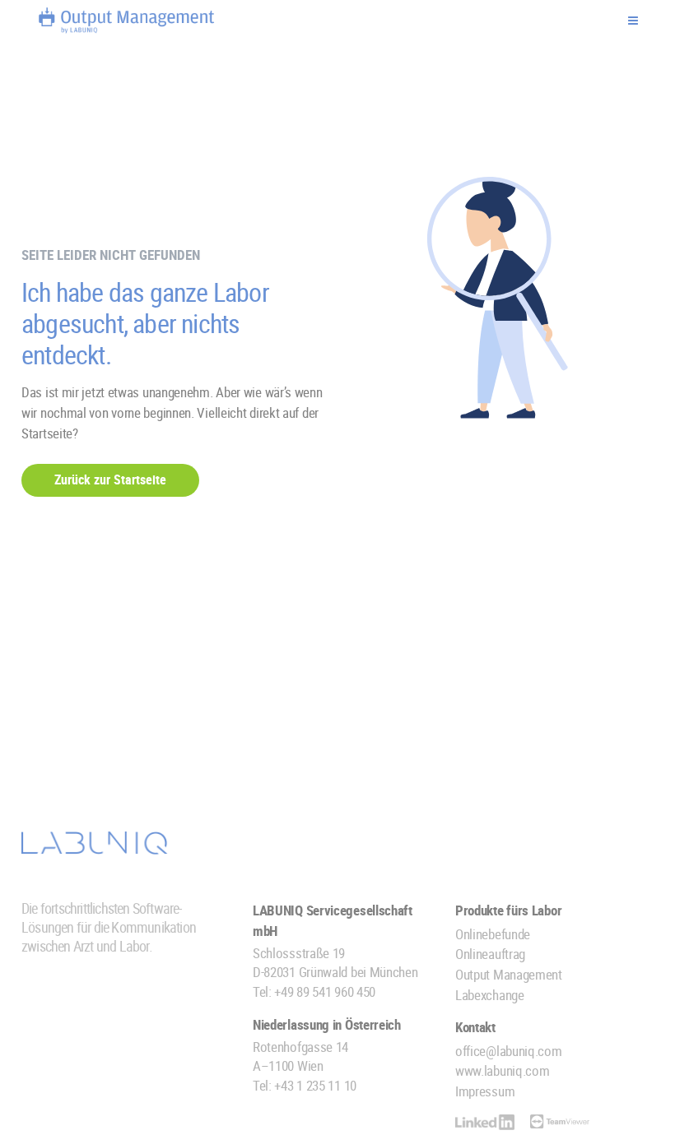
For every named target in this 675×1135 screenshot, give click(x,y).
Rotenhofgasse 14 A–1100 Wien (300, 1056)
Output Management (508, 974)
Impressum (484, 1091)
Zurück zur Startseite (110, 479)
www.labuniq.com (502, 1070)
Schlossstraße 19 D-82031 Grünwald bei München (335, 962)
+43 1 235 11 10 (315, 1085)
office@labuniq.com (508, 1050)
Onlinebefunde (492, 933)
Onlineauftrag (490, 953)
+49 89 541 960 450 (324, 991)
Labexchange (489, 994)
